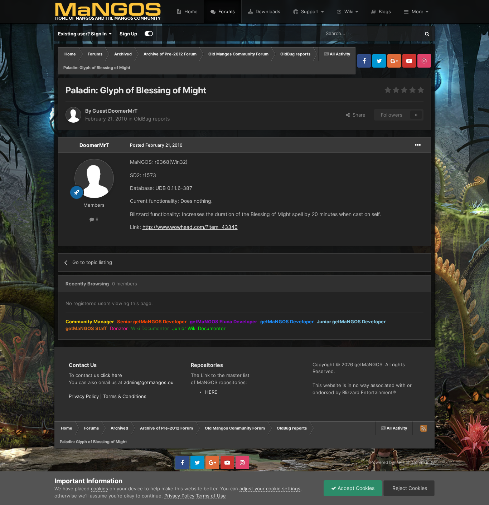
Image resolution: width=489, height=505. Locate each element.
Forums (226, 11)
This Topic (399, 33)
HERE (211, 392)
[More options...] (418, 145)
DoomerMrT (94, 145)
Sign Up (128, 33)
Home (190, 11)
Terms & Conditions (124, 396)
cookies (99, 488)
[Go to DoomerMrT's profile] (94, 178)
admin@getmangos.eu (149, 382)
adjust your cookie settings (269, 488)
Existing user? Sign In (83, 33)
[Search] (427, 33)
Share (357, 115)
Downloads (267, 11)
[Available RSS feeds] (423, 428)
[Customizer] (148, 33)
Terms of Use (211, 496)
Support (310, 11)
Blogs (384, 11)
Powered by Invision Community (402, 462)
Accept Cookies (355, 488)
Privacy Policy (84, 396)
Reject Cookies (409, 488)
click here (111, 375)
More (417, 11)
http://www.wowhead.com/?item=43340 (190, 227)
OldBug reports (152, 119)
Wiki (349, 11)
